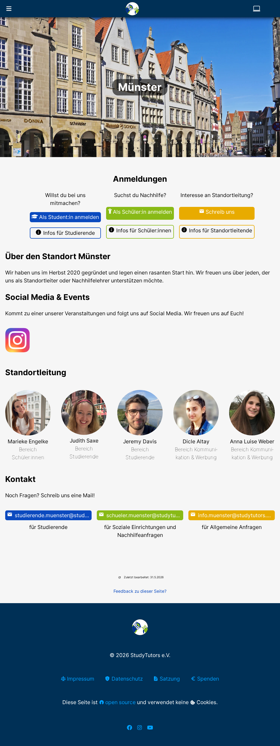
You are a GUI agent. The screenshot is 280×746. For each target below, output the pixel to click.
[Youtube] (150, 727)
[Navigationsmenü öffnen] (9, 8)
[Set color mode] (256, 9)
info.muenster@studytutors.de (235, 515)
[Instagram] (139, 727)
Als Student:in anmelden (69, 217)
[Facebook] (129, 727)
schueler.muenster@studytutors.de (144, 515)
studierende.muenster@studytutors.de (52, 515)
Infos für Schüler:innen (143, 230)
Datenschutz (126, 678)
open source (120, 702)
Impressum (80, 678)
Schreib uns (220, 212)
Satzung (169, 678)
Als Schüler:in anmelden (142, 212)
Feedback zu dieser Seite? (140, 591)
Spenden (207, 678)
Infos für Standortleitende (220, 230)
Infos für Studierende (69, 233)
